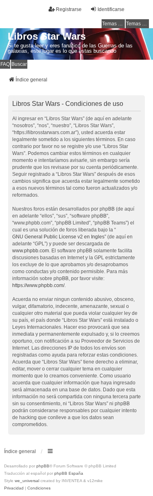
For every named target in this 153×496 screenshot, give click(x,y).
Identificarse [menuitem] (111, 9)
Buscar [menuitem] (19, 64)
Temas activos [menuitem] (137, 24)
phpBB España (68, 473)
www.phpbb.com (30, 251)
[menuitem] (14, 488)
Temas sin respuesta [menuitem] (113, 24)
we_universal (27, 480)
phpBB (42, 466)
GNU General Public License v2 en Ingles (58, 237)
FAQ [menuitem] (5, 64)
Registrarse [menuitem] (69, 9)
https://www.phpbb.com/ (38, 285)
